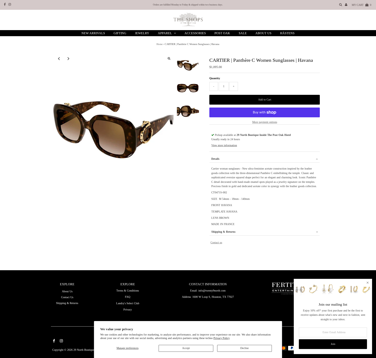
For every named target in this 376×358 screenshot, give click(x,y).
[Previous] (58, 58)
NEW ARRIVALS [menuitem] (93, 33)
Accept (186, 348)
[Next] (68, 58)
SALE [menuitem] (243, 33)
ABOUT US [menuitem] (263, 33)
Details (215, 158)
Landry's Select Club (127, 303)
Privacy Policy (221, 338)
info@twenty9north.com (212, 290)
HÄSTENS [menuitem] (287, 33)
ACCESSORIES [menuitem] (195, 33)
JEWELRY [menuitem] (142, 33)
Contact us (216, 242)
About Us (67, 291)
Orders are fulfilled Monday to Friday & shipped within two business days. (188, 4)
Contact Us (67, 297)
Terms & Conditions (127, 290)
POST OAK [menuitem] (222, 33)
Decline (244, 348)
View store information (224, 145)
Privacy (127, 309)
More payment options (264, 122)
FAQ (127, 296)
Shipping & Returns (223, 231)
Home (159, 44)
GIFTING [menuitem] (120, 33)
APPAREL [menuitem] (165, 33)
